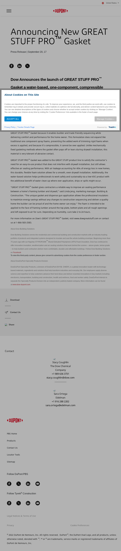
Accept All (13, 119)
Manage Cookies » (105, 119)
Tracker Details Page (26, 127)
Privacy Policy (9, 127)
